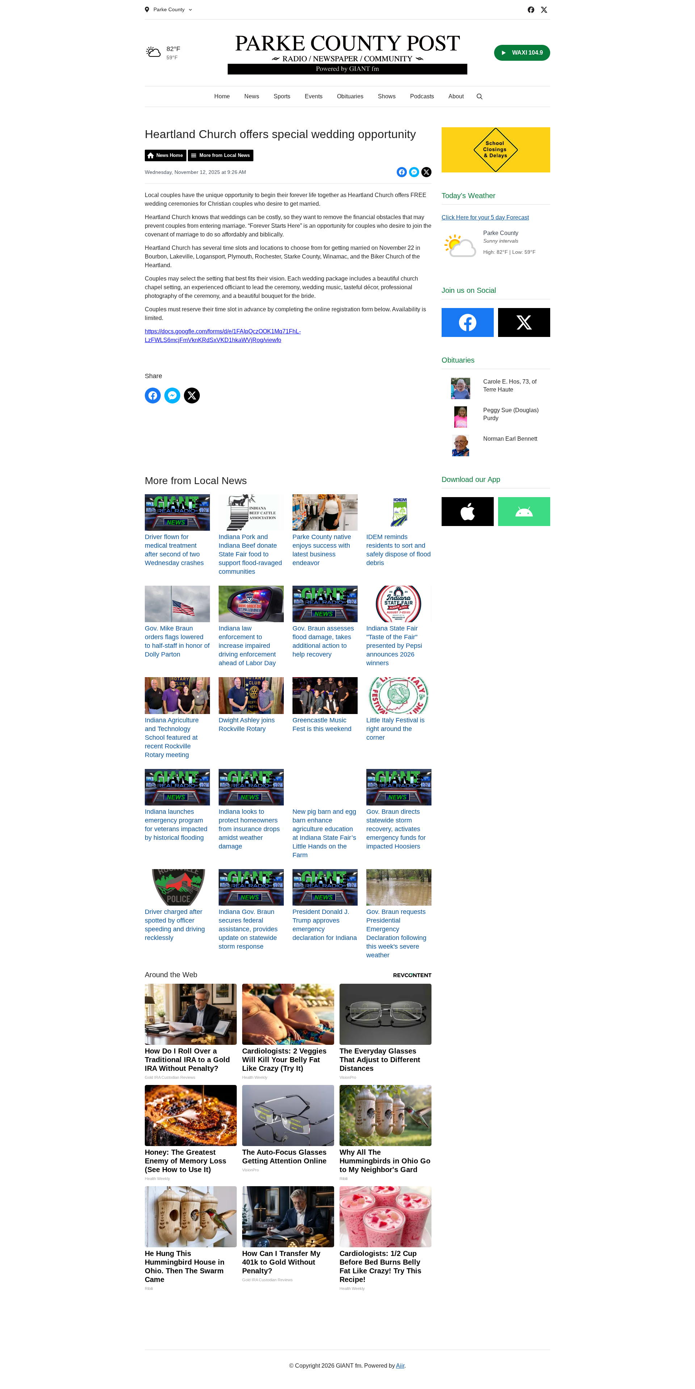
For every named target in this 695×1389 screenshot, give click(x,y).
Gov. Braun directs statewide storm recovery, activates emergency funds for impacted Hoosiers (396, 829)
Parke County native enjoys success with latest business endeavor (321, 550)
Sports (282, 96)
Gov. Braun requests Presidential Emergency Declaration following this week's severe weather (396, 933)
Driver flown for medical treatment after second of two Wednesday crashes (174, 550)
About (456, 96)
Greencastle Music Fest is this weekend (321, 724)
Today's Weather (469, 196)
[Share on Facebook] (402, 172)
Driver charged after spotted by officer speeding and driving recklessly (175, 924)
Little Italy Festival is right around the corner (395, 729)
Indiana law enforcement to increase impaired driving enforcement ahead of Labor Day (247, 646)
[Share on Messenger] (414, 172)
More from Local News (224, 155)
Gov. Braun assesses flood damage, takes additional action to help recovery (323, 641)
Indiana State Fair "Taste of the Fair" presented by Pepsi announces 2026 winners (394, 646)
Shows (387, 96)
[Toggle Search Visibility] (479, 96)
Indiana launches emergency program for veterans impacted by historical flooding (176, 824)
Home (222, 96)
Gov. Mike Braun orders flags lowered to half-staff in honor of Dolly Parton (177, 641)
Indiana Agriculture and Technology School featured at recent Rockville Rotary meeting (172, 737)
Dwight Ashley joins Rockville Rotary (247, 724)
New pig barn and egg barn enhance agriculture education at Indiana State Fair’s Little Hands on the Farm (324, 833)
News (251, 96)
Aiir (400, 1366)
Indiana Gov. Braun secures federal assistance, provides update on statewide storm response (248, 929)
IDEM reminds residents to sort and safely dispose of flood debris (398, 550)
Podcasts (422, 96)
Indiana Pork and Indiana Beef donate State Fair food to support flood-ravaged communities (250, 554)
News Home (169, 155)
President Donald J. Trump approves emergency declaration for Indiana (324, 924)
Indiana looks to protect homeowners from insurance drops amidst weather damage (249, 829)
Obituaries (350, 96)
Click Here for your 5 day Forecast (485, 217)
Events (314, 96)
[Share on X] (426, 172)
